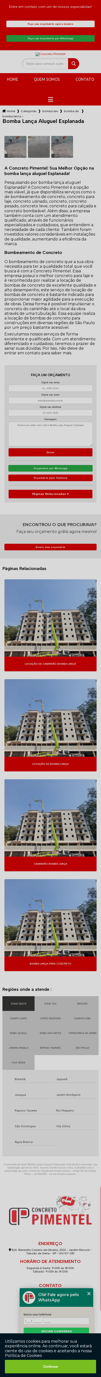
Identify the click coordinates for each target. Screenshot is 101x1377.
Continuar (50, 1366)
